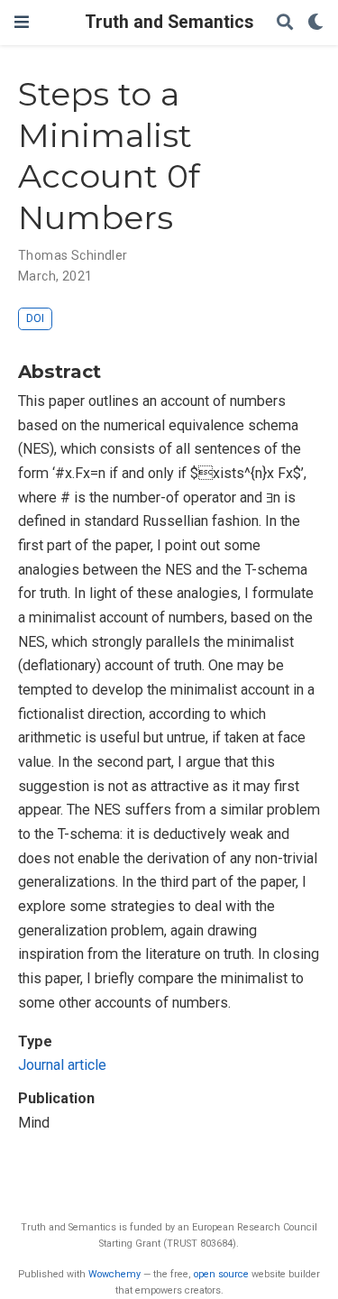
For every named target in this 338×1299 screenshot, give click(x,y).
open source (221, 1274)
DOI (35, 318)
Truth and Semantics (169, 22)
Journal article (62, 1064)
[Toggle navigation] (21, 22)
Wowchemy (114, 1274)
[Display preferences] (315, 23)
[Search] (285, 23)
